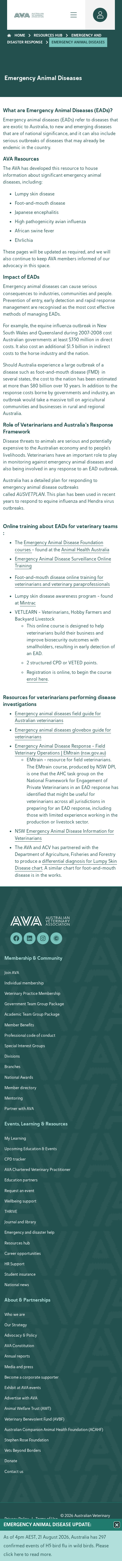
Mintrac (28, 603)
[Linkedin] (30, 938)
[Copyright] (56, 938)
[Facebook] (16, 938)
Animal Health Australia (85, 550)
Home (20, 35)
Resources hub (48, 35)
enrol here (37, 679)
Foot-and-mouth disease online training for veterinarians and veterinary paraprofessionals (62, 580)
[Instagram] (43, 938)
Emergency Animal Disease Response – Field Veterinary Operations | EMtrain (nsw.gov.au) (60, 749)
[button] (117, 1525)
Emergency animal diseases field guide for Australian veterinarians (58, 717)
